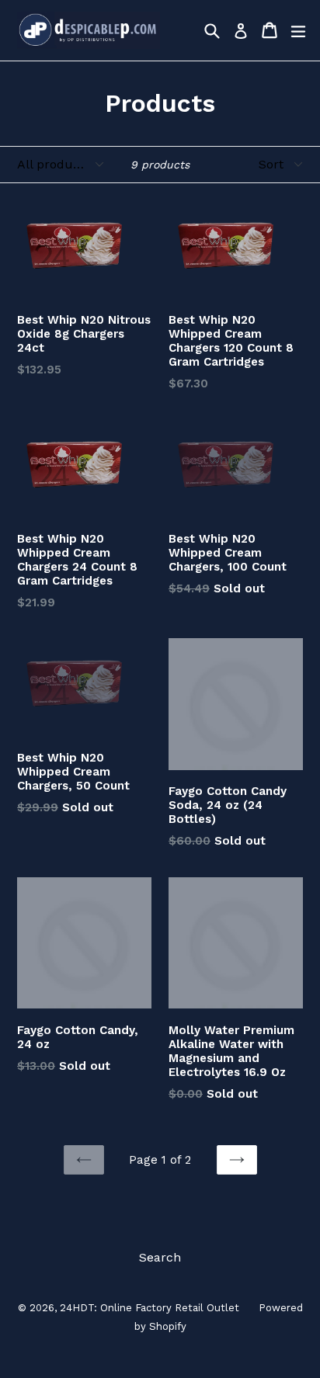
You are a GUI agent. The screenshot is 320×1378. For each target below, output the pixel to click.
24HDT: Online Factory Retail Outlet (149, 1308)
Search (160, 1257)
